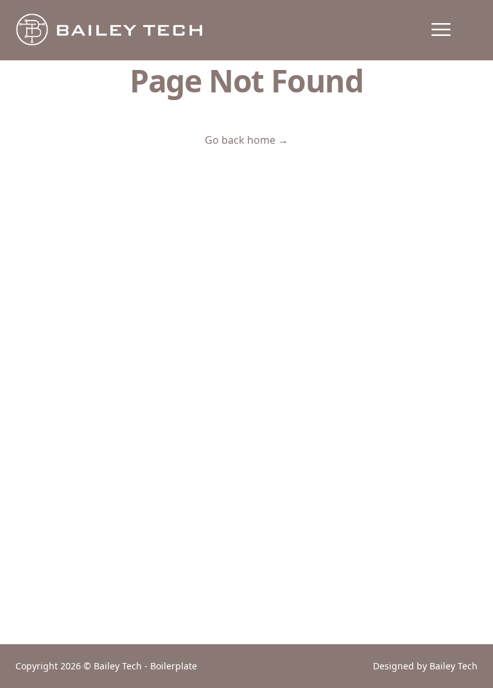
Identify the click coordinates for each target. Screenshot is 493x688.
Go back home (246, 140)
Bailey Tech (453, 666)
